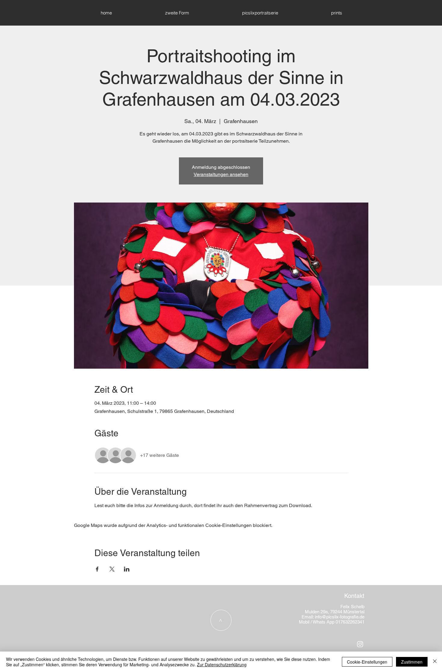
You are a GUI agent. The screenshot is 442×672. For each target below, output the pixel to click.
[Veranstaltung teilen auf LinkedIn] (127, 569)
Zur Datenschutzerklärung (222, 664)
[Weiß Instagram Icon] (360, 644)
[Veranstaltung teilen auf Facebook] (97, 569)
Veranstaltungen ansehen (221, 174)
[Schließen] (434, 661)
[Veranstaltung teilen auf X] (112, 569)
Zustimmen (411, 662)
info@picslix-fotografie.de (339, 616)
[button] (336, 12)
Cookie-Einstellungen (367, 662)
